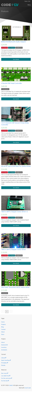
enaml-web (28, 387)
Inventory (4, 347)
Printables (4, 362)
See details (16, 59)
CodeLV (11, 385)
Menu (29, 5)
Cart (29, 1)
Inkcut (3, 342)
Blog (2, 327)
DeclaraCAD (4, 345)
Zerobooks (4, 349)
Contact (3, 329)
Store (2, 334)
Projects (3, 324)
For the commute (6, 378)
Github (3, 357)
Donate (3, 365)
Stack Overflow (5, 360)
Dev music (4, 373)
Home (26, 1)
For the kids (4, 380)
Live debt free (5, 375)
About (3, 332)
